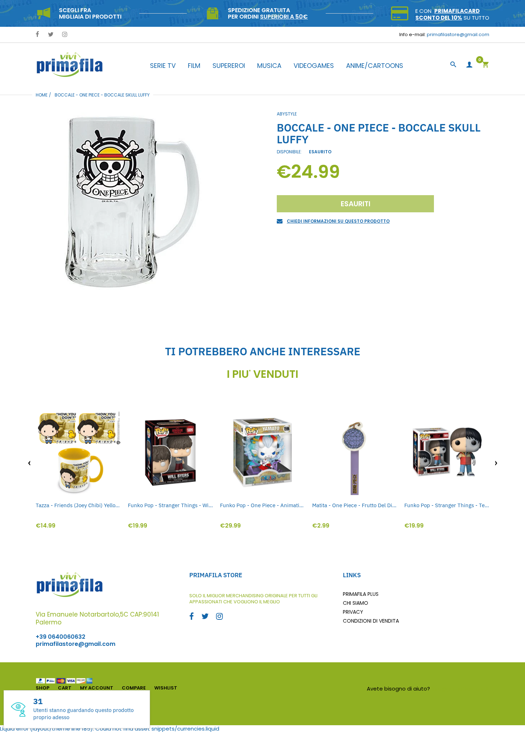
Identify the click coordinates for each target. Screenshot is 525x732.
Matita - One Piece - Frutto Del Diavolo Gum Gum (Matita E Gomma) (354, 505)
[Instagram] (65, 34)
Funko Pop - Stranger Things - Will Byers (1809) (170, 505)
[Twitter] (51, 34)
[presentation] (29, 463)
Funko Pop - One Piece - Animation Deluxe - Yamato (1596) (262, 505)
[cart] (485, 65)
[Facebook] (37, 34)
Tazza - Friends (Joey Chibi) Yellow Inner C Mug (78, 505)
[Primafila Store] (70, 64)
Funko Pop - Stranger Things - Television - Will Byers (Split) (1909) (446, 505)
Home (42, 95)
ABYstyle (287, 114)
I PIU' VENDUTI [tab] (262, 374)
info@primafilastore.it (460, 688)
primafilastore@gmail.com (458, 34)
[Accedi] (469, 65)
